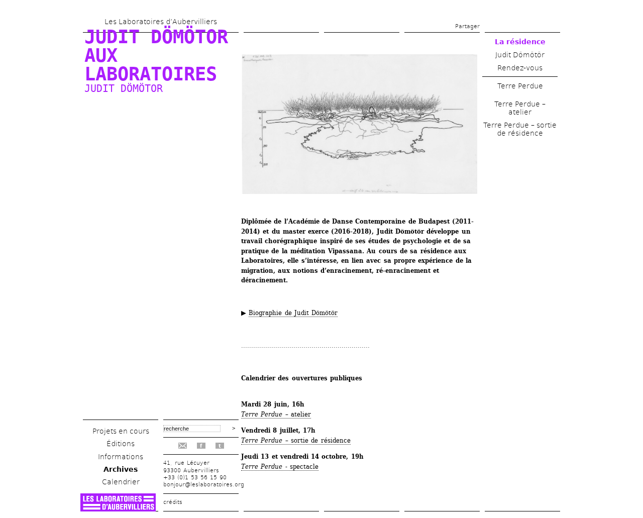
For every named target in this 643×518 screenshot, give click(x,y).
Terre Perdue (520, 86)
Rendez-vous (520, 68)
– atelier (276, 414)
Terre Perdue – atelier (520, 108)
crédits (172, 502)
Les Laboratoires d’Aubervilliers (160, 22)
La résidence (520, 42)
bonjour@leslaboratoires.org (203, 484)
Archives (120, 469)
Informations (120, 457)
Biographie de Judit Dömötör (293, 313)
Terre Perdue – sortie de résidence (520, 129)
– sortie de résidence (296, 440)
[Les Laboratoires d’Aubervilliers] (118, 508)
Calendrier (121, 482)
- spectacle (279, 466)
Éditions (120, 444)
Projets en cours (120, 431)
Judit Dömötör (520, 55)
